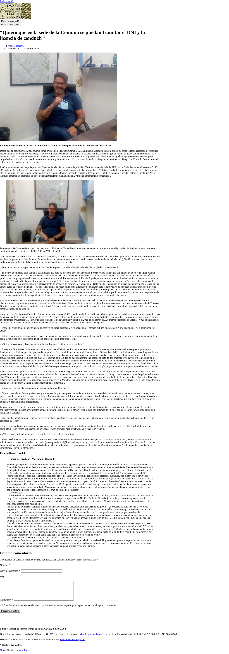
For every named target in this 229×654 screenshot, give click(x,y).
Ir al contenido (7, 1)
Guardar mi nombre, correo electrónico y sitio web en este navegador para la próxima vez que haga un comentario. (60, 605)
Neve (2, 650)
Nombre (5, 565)
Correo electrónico (10, 571)
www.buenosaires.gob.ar (72, 639)
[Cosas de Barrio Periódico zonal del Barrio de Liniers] (15, 9)
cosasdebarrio (17, 45)
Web (2, 576)
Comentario (6, 599)
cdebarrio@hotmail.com (90, 634)
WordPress (24, 650)
